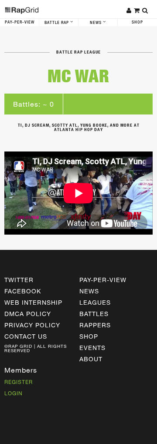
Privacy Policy (32, 325)
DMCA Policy (27, 313)
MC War (78, 76)
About (90, 359)
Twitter (19, 279)
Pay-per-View (102, 279)
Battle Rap (57, 23)
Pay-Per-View (19, 22)
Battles (94, 313)
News (96, 23)
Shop (137, 22)
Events (92, 347)
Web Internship (33, 302)
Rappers (95, 325)
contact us (25, 336)
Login (13, 393)
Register (18, 381)
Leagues (95, 302)
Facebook (22, 291)
